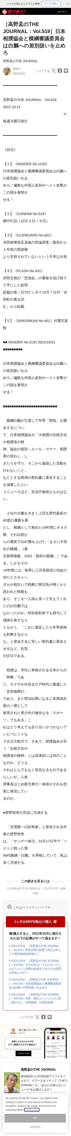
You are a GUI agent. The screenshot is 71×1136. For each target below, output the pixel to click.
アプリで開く (51, 3)
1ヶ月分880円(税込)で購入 (33, 921)
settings (35, 1126)
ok (35, 1118)
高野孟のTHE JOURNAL (20, 61)
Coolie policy (31, 1109)
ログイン (62, 11)
